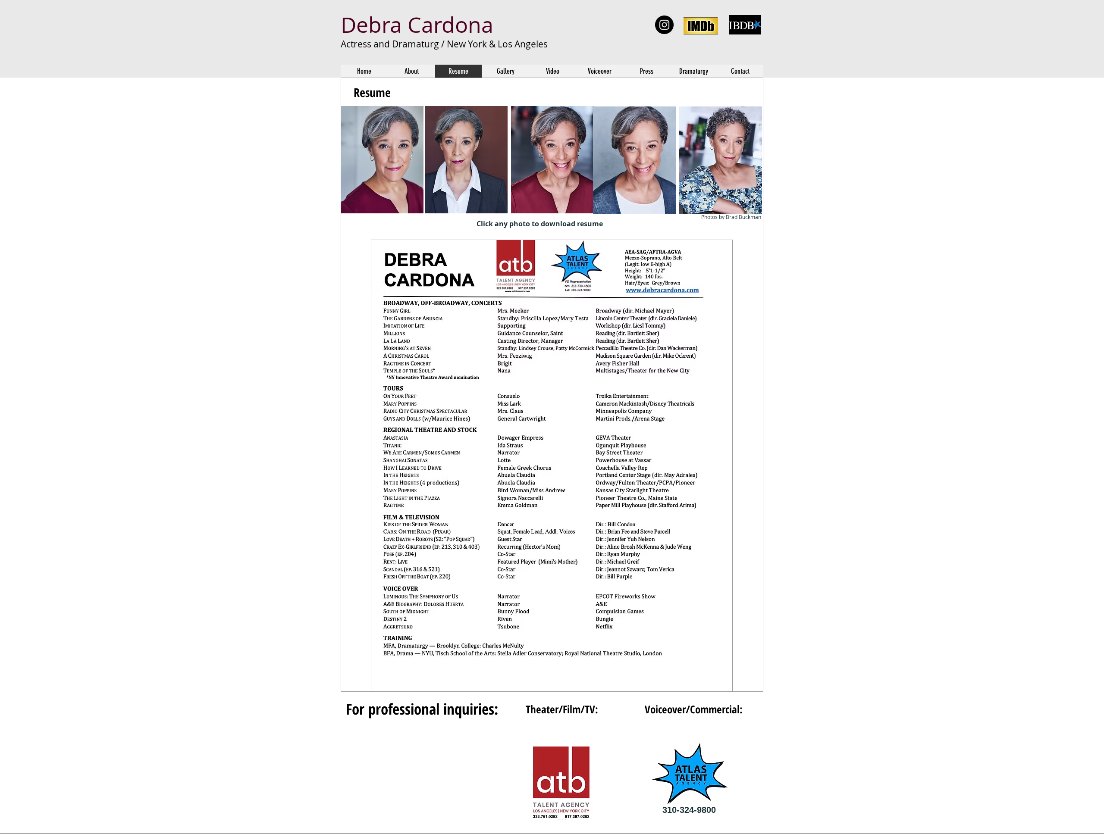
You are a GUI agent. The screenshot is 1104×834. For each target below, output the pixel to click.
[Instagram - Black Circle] (664, 25)
